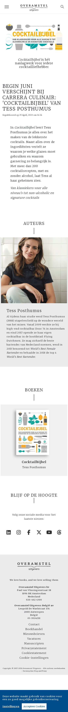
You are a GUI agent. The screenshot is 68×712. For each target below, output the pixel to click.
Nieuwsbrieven (34, 634)
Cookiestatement (34, 653)
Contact (34, 624)
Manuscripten (34, 643)
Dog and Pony (40, 671)
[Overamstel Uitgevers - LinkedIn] (8, 532)
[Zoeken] (62, 7)
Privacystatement (34, 648)
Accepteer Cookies (34, 706)
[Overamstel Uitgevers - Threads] (59, 532)
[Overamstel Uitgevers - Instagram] (18, 532)
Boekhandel (34, 629)
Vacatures (34, 638)
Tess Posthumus (24, 310)
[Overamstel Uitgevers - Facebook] (29, 532)
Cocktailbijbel (34, 462)
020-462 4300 (34, 599)
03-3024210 (34, 618)
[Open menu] (7, 7)
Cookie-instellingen (34, 657)
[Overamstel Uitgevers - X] (39, 532)
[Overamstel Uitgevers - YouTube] (49, 532)
